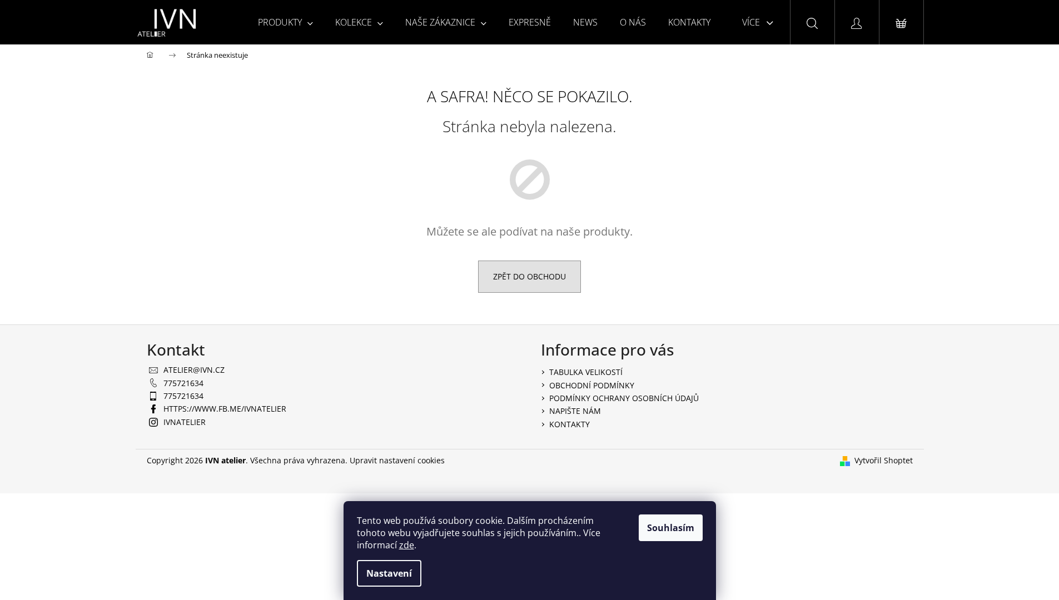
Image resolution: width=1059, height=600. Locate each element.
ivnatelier (184, 422)
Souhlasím (670, 528)
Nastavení (389, 573)
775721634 (183, 383)
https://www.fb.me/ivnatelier (224, 408)
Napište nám (575, 411)
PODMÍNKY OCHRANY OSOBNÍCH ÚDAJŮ (624, 398)
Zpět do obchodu (529, 276)
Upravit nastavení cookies (397, 460)
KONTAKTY (569, 424)
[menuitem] (285, 22)
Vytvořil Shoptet (883, 460)
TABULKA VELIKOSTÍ (586, 372)
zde (406, 545)
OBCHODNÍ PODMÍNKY (591, 385)
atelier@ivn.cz (194, 369)
